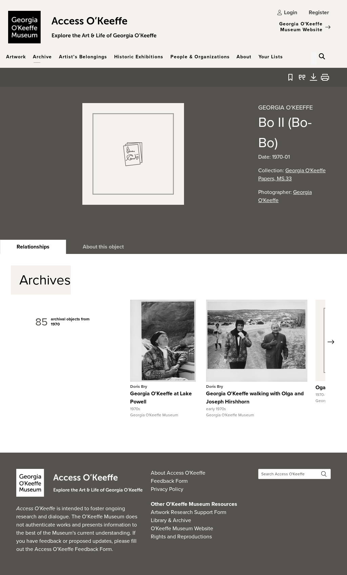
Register (319, 12)
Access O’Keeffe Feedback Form (73, 549)
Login (290, 12)
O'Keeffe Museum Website (182, 528)
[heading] (33, 247)
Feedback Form (169, 481)
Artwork (16, 56)
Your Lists (271, 56)
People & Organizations (200, 56)
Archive (42, 56)
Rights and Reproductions (181, 536)
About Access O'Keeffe (178, 473)
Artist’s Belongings (83, 56)
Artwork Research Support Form (188, 512)
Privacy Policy (167, 489)
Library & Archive (171, 520)
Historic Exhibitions (138, 56)
